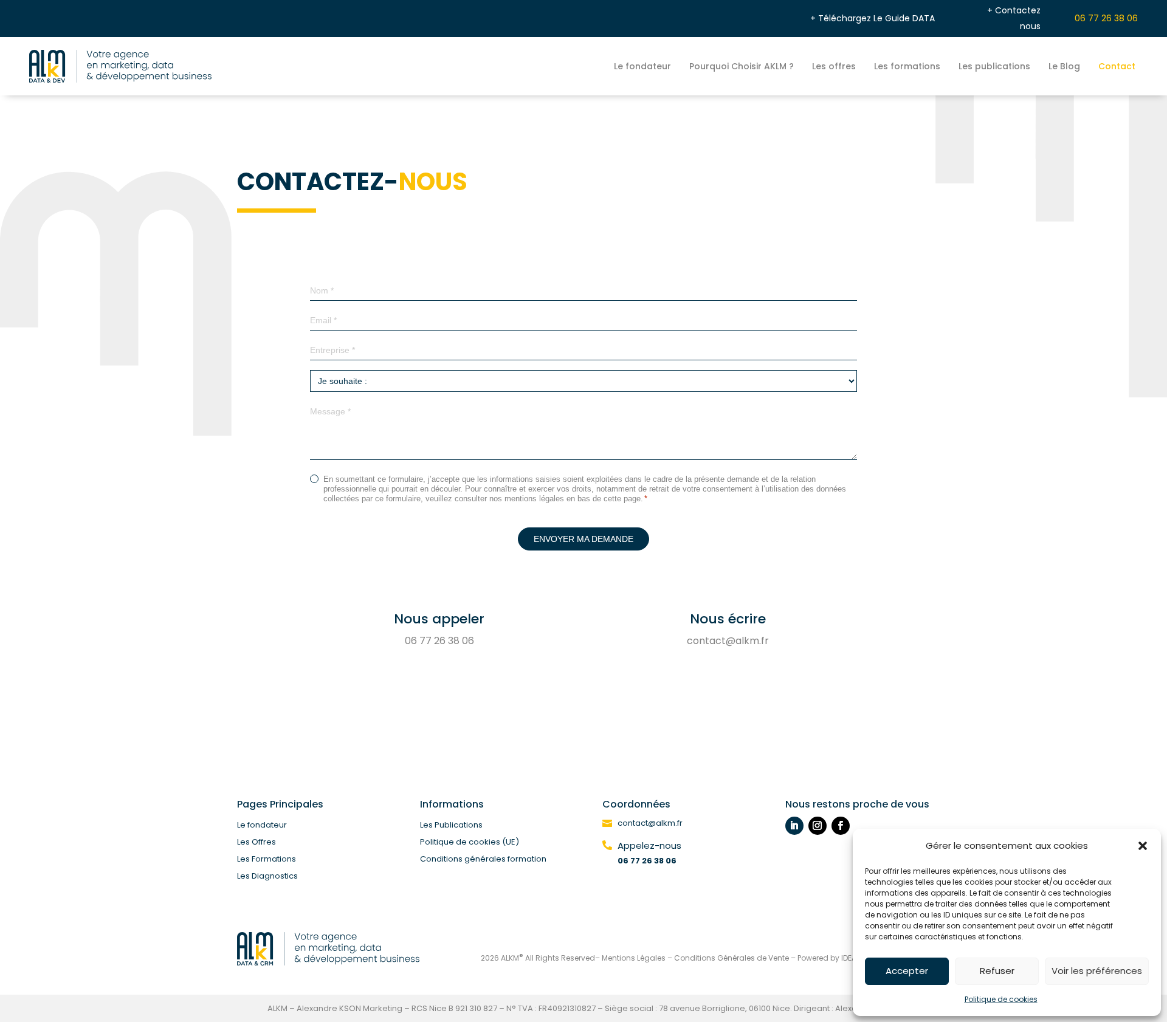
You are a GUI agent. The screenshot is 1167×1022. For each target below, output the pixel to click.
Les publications (994, 66)
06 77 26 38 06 (1106, 18)
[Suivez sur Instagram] (817, 826)
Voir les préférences (1097, 970)
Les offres (834, 66)
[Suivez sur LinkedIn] (794, 826)
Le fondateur (642, 66)
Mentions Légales (634, 958)
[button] (1143, 846)
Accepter (907, 970)
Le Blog (1064, 66)
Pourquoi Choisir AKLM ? (741, 66)
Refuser (997, 970)
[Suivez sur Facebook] (840, 826)
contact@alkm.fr (728, 641)
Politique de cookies (1001, 999)
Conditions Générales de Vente (731, 958)
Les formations (907, 66)
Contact (1116, 66)
